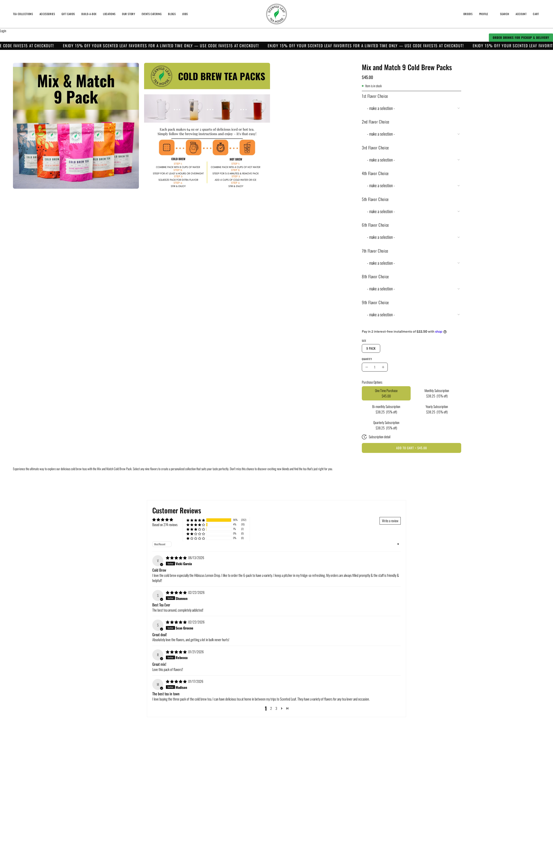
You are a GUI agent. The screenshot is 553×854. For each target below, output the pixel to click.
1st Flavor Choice (375, 96)
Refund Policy (128, 783)
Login (3, 30)
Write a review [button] (390, 520)
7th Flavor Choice (375, 251)
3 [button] (276, 708)
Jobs (123, 813)
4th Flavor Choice (375, 173)
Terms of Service (130, 798)
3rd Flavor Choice (375, 147)
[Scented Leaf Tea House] (276, 14)
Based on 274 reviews (165, 524)
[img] (176, 557)
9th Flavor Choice (375, 302)
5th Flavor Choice (375, 199)
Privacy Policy (128, 790)
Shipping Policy (129, 805)
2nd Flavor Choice (375, 122)
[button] (109, 14)
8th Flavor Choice (375, 276)
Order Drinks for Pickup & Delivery (521, 37)
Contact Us (127, 820)
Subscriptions (128, 775)
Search (124, 768)
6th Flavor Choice (375, 225)
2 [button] (271, 708)
